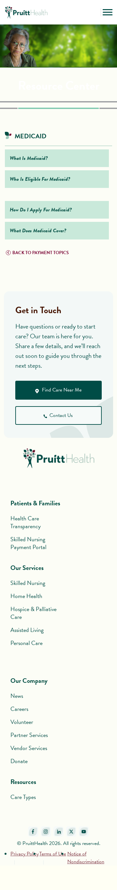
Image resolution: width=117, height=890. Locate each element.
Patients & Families (35, 503)
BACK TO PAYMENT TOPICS (40, 252)
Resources (23, 782)
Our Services (27, 568)
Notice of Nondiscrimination (85, 858)
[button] (94, 12)
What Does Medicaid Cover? (38, 231)
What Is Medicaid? (29, 158)
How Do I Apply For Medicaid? (41, 210)
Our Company (28, 680)
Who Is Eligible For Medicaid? (40, 179)
